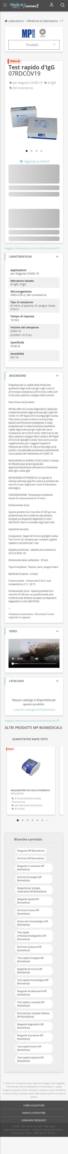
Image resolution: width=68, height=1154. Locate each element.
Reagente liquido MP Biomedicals (28, 901)
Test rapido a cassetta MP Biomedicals (30, 1004)
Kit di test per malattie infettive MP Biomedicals (33, 1015)
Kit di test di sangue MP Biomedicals (29, 878)
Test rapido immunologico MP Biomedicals (33, 981)
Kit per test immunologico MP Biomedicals (32, 923)
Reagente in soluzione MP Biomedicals (30, 867)
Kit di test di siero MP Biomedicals (28, 912)
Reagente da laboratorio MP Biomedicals (32, 993)
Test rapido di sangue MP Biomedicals (30, 959)
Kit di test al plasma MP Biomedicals (29, 948)
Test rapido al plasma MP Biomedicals (30, 1059)
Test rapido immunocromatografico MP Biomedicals (31, 936)
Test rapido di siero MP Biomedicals (29, 1048)
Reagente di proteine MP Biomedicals (30, 1037)
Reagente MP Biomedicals (31, 850)
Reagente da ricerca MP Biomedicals (29, 970)
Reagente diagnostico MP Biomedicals (30, 1026)
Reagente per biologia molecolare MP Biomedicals (31, 889)
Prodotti (32, 45)
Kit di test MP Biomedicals (30, 858)
